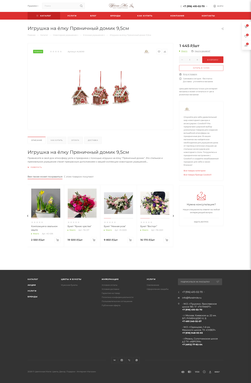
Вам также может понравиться (45, 176)
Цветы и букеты (71, 279)
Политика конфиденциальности (117, 297)
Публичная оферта (111, 305)
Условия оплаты (109, 285)
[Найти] (81, 6)
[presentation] (28, 216)
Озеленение (153, 285)
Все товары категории (195, 170)
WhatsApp (136, 360)
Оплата (75, 140)
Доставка (93, 140)
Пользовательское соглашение (117, 301)
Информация (110, 279)
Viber (129, 360)
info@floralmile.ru (191, 297)
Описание (36, 140)
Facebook (122, 360)
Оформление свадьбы (157, 289)
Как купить (57, 140)
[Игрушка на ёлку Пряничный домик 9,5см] (100, 91)
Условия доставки (110, 289)
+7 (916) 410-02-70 (194, 6)
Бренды (32, 296)
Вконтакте (114, 360)
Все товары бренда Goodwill (197, 174)
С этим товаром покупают (79, 176)
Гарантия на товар (111, 293)
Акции (32, 285)
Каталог (33, 279)
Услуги (32, 291)
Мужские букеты (69, 285)
